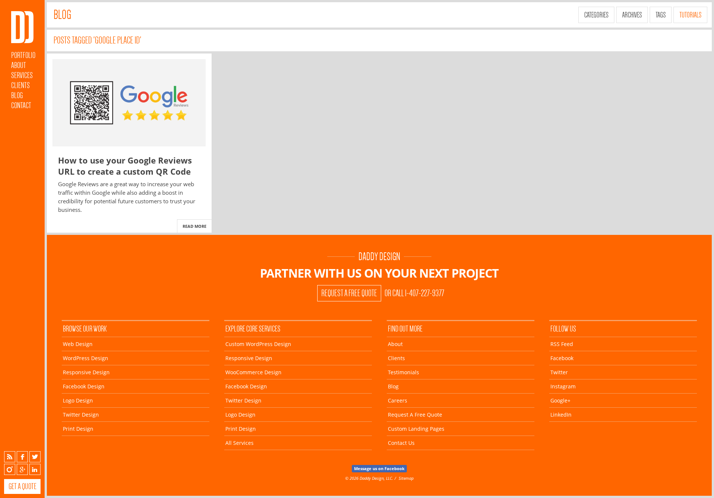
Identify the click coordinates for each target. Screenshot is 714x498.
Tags (661, 15)
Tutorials (690, 15)
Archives (632, 15)
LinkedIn (35, 469)
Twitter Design (81, 414)
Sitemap (406, 478)
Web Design (78, 343)
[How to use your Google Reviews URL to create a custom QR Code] (129, 102)
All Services (239, 442)
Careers (397, 400)
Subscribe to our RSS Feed (9, 456)
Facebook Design (83, 386)
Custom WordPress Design (258, 343)
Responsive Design (86, 372)
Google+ (22, 469)
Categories (596, 15)
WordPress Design (85, 358)
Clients (20, 85)
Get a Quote (22, 486)
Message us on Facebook (379, 468)
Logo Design (78, 400)
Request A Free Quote (349, 293)
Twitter (35, 456)
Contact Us (401, 442)
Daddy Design (379, 256)
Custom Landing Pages (416, 428)
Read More (194, 226)
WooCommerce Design (253, 372)
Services (22, 75)
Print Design (78, 428)
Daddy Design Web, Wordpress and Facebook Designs (22, 27)
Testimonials (403, 372)
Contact (21, 105)
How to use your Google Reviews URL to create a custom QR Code (125, 166)
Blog (17, 95)
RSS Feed (561, 343)
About (18, 65)
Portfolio (23, 55)
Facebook (22, 456)
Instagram (9, 469)
